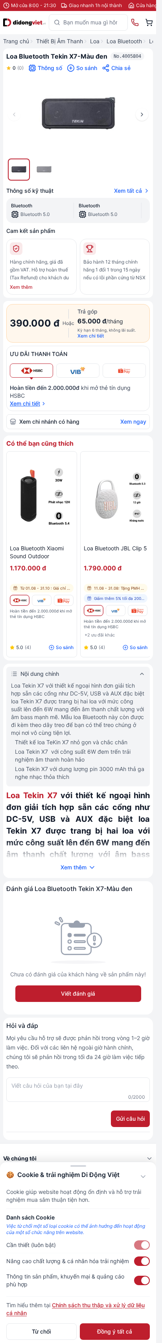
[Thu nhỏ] (143, 1176)
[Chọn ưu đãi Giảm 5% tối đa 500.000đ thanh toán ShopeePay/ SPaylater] (124, 370)
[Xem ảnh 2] (44, 170)
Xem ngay (133, 421)
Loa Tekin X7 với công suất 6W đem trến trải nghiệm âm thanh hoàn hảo (73, 755)
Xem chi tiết (90, 336)
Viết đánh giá (78, 993)
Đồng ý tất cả (114, 1331)
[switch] (142, 1245)
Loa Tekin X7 (31, 795)
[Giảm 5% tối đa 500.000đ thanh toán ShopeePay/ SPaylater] (64, 600)
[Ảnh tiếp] (142, 114)
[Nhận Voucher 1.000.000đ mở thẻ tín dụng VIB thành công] (42, 600)
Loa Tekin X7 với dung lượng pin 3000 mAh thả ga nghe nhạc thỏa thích (79, 773)
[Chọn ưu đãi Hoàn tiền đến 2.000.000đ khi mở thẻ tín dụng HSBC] (31, 370)
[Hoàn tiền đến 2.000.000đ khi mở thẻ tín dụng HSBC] (19, 600)
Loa (94, 41)
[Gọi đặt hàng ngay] (135, 22)
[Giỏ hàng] (149, 22)
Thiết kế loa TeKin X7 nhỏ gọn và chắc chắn (71, 742)
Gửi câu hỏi (130, 1118)
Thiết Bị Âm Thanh (59, 41)
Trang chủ (16, 41)
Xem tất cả (128, 190)
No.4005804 (127, 56)
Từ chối (41, 1331)
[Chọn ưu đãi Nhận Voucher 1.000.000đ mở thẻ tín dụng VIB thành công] (77, 370)
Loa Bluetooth (124, 41)
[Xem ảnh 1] (19, 170)
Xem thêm (21, 287)
